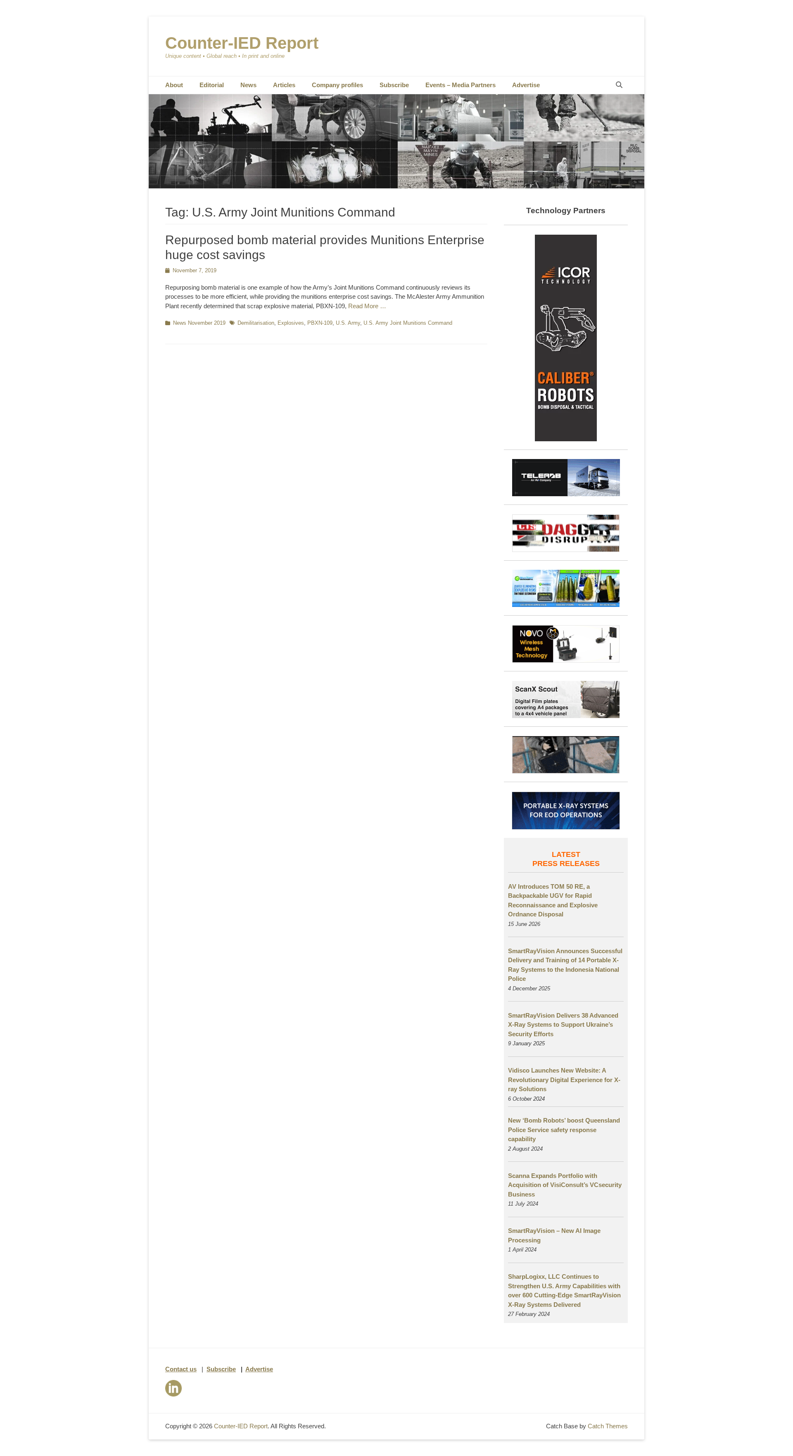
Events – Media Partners (460, 84)
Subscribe (394, 84)
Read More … (367, 305)
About (174, 84)
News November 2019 (199, 323)
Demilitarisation (255, 323)
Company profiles (337, 84)
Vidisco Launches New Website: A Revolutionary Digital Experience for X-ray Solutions (564, 1079)
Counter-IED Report (241, 43)
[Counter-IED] (396, 186)
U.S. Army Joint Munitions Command (407, 323)
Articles (284, 84)
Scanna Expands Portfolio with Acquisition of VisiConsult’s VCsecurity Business (565, 1185)
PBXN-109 (319, 323)
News (248, 84)
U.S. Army (348, 323)
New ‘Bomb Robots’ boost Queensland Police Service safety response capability (564, 1129)
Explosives (291, 323)
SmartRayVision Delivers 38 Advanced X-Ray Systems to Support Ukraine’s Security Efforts (563, 1024)
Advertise (526, 84)
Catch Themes (608, 1426)
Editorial (211, 84)
